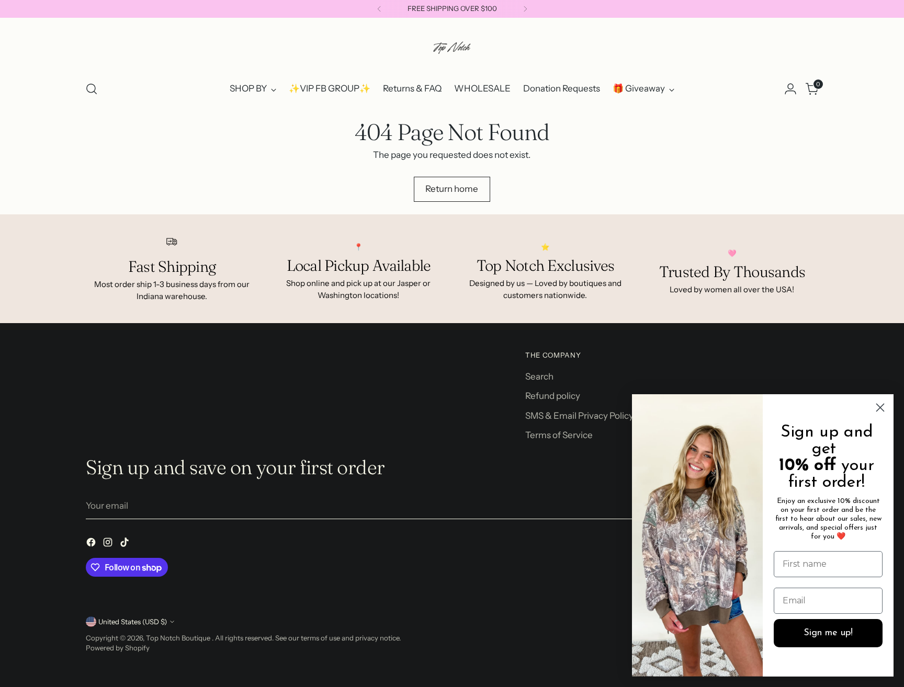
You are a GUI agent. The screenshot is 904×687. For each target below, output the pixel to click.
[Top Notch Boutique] (452, 47)
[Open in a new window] (92, 544)
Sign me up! (828, 633)
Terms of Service (559, 435)
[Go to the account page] (790, 88)
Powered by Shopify (118, 648)
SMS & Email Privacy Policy (579, 415)
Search (539, 376)
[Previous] (379, 9)
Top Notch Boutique (179, 638)
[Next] (525, 9)
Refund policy (552, 396)
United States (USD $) (132, 621)
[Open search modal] (91, 88)
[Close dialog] (880, 407)
